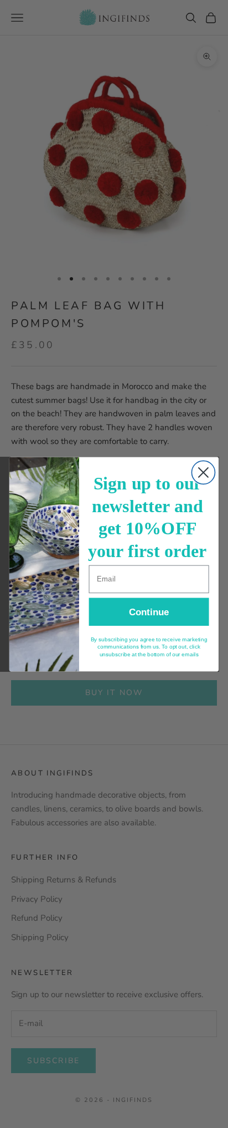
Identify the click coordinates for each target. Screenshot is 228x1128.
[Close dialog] (203, 472)
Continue (149, 611)
